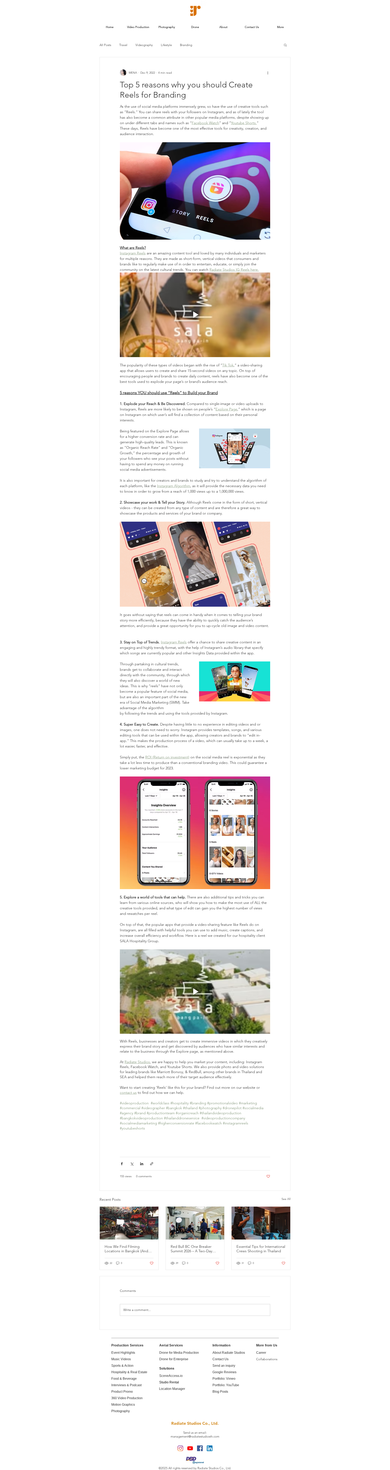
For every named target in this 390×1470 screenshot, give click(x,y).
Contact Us (220, 1359)
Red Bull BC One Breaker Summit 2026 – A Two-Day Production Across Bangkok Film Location (193, 1248)
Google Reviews (224, 1372)
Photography (120, 1411)
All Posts (105, 45)
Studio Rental (169, 1382)
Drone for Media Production (179, 1352)
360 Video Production (127, 1398)
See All (286, 1199)
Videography (144, 45)
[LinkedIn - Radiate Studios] (209, 1448)
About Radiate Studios (228, 1352)
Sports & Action (122, 1365)
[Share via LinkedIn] (142, 1164)
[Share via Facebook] (122, 1164)
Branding (186, 45)
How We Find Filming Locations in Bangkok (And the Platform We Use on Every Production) (129, 1248)
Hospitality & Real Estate (129, 1372)
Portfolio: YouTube (225, 1385)
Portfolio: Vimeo (223, 1378)
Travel (123, 45)
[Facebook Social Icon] (200, 1448)
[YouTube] (190, 1448)
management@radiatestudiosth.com (195, 1436)
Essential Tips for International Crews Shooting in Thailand (260, 1248)
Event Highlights (123, 1352)
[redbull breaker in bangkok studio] (195, 1223)
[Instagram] (180, 1448)
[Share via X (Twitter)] (132, 1164)
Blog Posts (220, 1391)
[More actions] (267, 72)
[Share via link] (152, 1164)
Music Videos (121, 1359)
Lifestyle (166, 45)
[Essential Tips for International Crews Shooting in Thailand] (261, 1223)
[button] (285, 44)
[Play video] (195, 314)
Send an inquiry (223, 1365)
